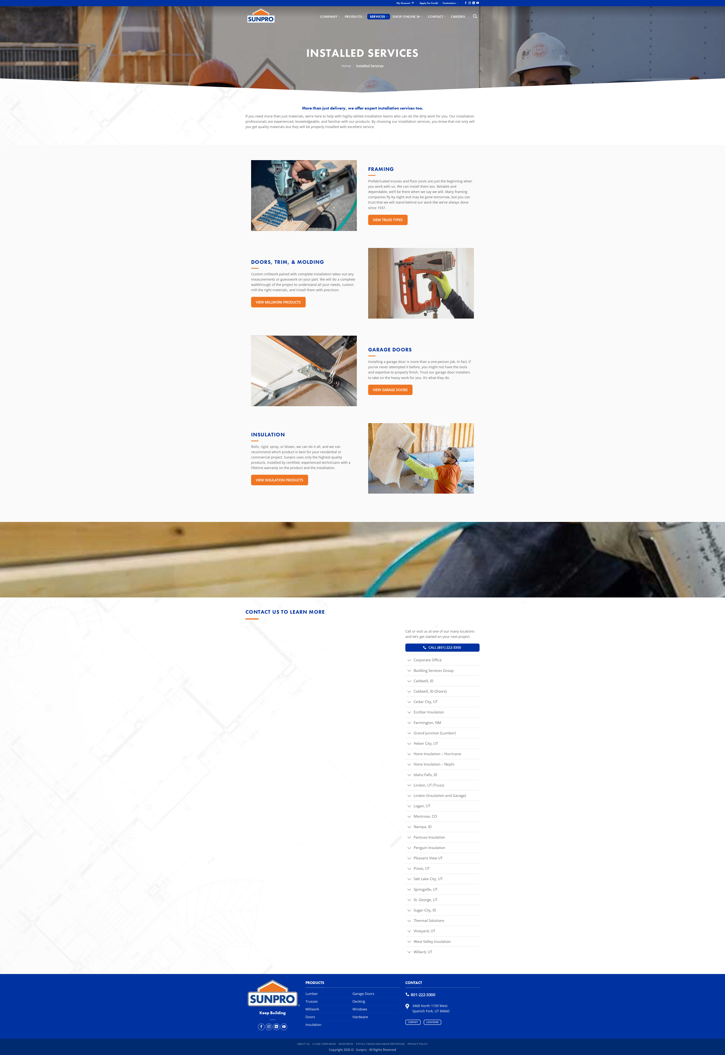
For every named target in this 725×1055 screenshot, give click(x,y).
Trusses (311, 1001)
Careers (458, 17)
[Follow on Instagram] (469, 3)
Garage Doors (363, 993)
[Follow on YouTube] (477, 3)
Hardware (360, 1017)
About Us (303, 1044)
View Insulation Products (279, 480)
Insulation (313, 1024)
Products (353, 17)
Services (377, 17)
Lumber (311, 993)
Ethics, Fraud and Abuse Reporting (380, 1044)
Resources (346, 1044)
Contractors (449, 3)
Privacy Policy (418, 1044)
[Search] (475, 16)
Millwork (312, 1009)
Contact (435, 17)
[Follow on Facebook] (465, 3)
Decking (358, 1001)
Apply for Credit (429, 3)
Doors (310, 1017)
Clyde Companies (324, 1044)
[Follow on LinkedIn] (473, 3)
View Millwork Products (278, 302)
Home (346, 66)
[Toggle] (409, 660)
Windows (359, 1009)
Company (328, 17)
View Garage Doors (390, 389)
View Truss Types (388, 220)
